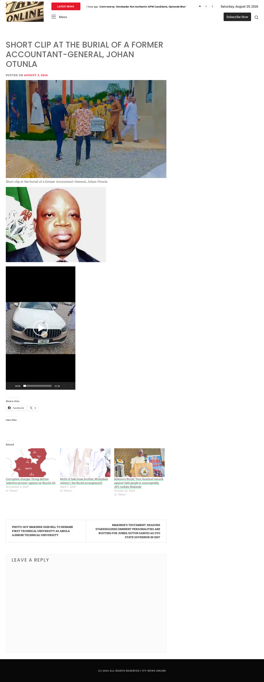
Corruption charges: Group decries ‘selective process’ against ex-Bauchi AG (30, 481)
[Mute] (64, 386)
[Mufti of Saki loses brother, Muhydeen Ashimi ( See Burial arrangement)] (85, 462)
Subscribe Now (237, 17)
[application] (40, 328)
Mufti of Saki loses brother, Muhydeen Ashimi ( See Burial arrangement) (84, 481)
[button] (59, 17)
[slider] (37, 386)
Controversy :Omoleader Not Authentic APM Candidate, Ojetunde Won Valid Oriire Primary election (160, 6)
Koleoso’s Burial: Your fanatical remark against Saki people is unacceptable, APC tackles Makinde (139, 482)
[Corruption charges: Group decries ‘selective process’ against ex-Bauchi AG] (31, 462)
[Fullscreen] (70, 386)
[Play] (11, 386)
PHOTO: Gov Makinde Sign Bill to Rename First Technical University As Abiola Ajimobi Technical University (42, 531)
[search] (256, 17)
